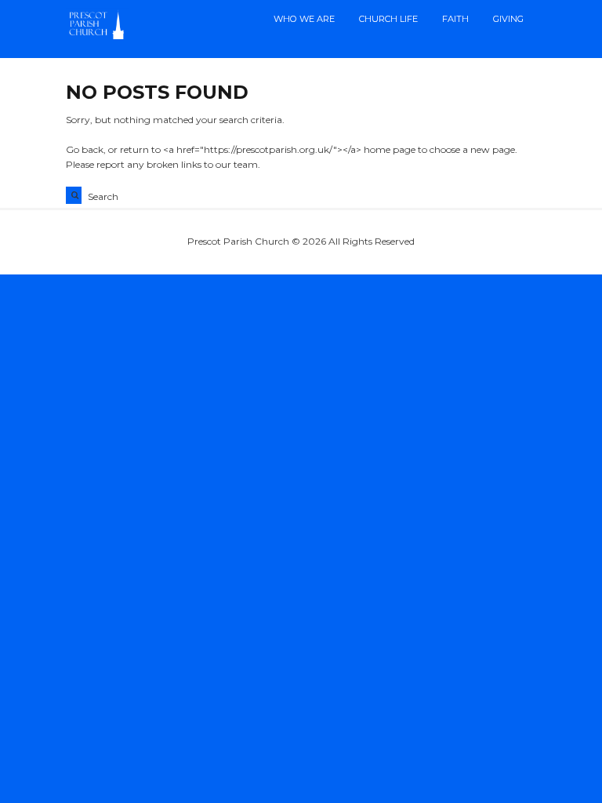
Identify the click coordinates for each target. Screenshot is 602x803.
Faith (455, 18)
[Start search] (74, 195)
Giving (508, 18)
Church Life (388, 18)
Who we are (304, 18)
